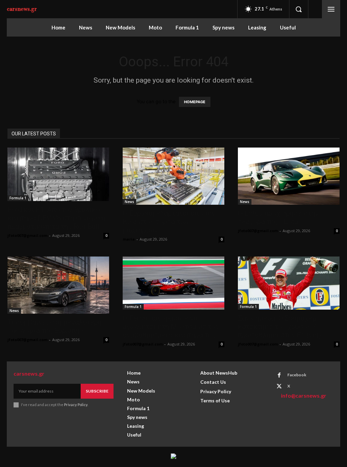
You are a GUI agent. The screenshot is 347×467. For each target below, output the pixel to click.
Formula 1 (17, 198)
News (129, 201)
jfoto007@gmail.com (27, 235)
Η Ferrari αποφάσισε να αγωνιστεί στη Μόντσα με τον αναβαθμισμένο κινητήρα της (171, 326)
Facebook (296, 374)
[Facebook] (279, 375)
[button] (298, 9)
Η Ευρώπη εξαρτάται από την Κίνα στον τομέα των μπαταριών (169, 221)
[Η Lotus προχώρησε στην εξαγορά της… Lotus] (289, 176)
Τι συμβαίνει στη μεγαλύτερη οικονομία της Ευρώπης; (54, 326)
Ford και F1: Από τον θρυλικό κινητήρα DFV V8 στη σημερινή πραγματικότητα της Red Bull (56, 217)
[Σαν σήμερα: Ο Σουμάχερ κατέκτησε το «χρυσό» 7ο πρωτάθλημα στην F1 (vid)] (289, 283)
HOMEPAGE (194, 101)
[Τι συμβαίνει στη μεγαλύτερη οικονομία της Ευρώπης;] (58, 285)
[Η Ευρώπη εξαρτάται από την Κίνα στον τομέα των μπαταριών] (173, 176)
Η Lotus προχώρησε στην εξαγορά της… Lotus (278, 217)
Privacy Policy (75, 404)
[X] (279, 386)
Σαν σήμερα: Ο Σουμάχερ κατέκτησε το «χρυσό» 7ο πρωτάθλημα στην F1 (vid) (279, 326)
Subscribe (97, 391)
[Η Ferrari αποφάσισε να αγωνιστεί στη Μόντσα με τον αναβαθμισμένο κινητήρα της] (173, 283)
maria (129, 239)
